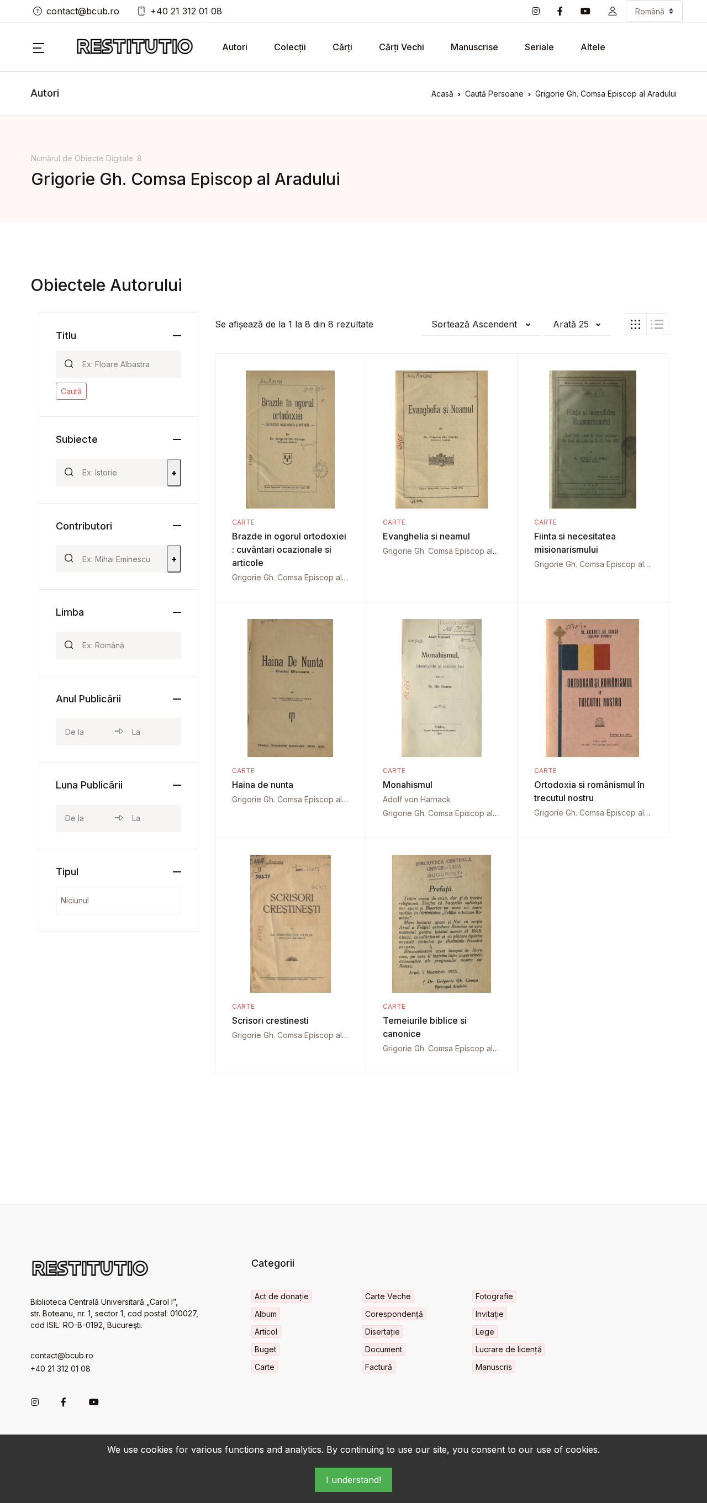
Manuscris (494, 1367)
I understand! (353, 1479)
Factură (378, 1367)
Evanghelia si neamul (426, 536)
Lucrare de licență (509, 1349)
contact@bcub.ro (82, 11)
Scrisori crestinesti (270, 1020)
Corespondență (394, 1314)
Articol (266, 1331)
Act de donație (282, 1296)
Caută (71, 391)
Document (383, 1349)
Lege (485, 1331)
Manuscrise (474, 46)
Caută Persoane (494, 93)
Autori (234, 46)
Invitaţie (490, 1314)
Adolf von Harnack (417, 799)
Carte (243, 522)
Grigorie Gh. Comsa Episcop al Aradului (302, 577)
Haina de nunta (262, 784)
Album (266, 1314)
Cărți (342, 46)
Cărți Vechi (401, 46)
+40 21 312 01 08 (186, 11)
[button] (612, 11)
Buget (265, 1349)
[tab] (635, 324)
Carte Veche (388, 1296)
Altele (593, 46)
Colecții (290, 46)
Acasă (442, 93)
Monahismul (407, 784)
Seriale (539, 46)
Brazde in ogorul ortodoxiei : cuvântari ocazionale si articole (289, 549)
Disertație (382, 1331)
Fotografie (494, 1296)
